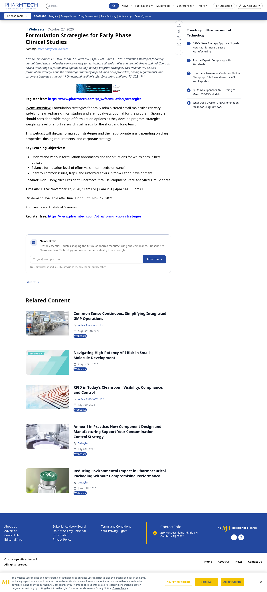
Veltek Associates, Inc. (91, 325)
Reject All (206, 581)
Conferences (184, 5)
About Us (10, 526)
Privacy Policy (62, 540)
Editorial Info (13, 540)
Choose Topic (15, 16)
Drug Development (88, 16)
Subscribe (152, 259)
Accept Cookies (232, 581)
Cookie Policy (120, 588)
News (238, 561)
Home (208, 561)
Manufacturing (108, 16)
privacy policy (99, 266)
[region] (133, 582)
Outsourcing (125, 16)
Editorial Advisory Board (69, 526)
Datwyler (83, 443)
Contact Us (11, 535)
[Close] (261, 582)
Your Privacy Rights (114, 531)
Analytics (53, 16)
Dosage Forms (68, 16)
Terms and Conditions (116, 526)
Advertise (10, 531)
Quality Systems (143, 16)
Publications (142, 5)
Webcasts (33, 282)
